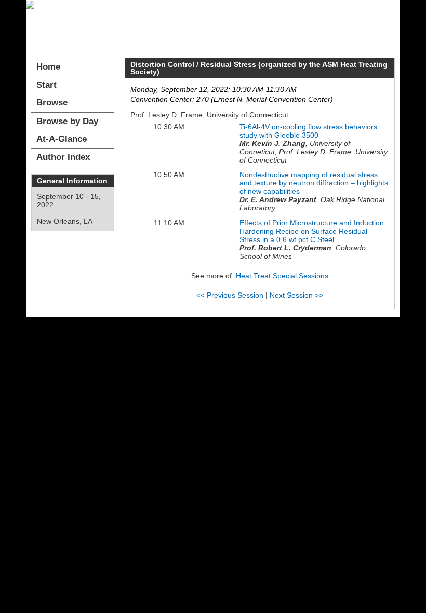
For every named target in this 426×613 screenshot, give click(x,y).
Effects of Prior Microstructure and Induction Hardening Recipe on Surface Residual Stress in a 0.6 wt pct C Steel (311, 231)
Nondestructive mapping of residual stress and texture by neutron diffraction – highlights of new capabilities (313, 182)
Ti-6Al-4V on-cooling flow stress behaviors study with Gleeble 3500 (308, 131)
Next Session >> (296, 295)
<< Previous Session (229, 295)
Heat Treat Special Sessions (282, 276)
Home (48, 67)
